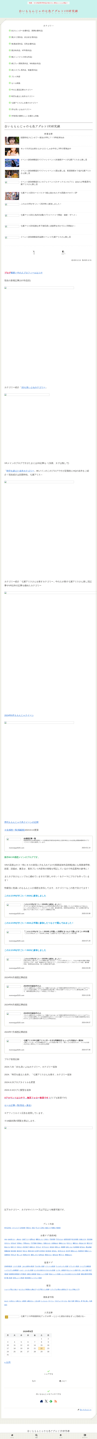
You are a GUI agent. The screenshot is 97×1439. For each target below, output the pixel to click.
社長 (90, 1301)
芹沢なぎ (13, 1255)
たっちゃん (44, 1301)
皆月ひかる (61, 1251)
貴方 (5, 1305)
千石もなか (59, 1239)
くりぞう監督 (17, 1266)
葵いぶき (20, 1255)
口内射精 (22, 1228)
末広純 (52, 1247)
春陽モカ (32, 1247)
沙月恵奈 (42, 1251)
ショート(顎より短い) (11, 1289)
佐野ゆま (32, 1239)
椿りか (25, 1251)
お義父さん (30, 1301)
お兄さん (12, 1301)
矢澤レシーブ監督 (18, 1278)
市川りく (69, 1243)
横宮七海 (31, 1251)
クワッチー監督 (74, 1266)
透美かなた (48, 1255)
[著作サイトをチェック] (41, 1401)
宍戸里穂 (34, 1243)
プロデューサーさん (61, 1301)
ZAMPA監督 (8, 1266)
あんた (6, 1301)
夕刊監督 (23, 1274)
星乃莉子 (26, 1247)
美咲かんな (74, 1251)
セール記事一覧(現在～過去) (17, 1105)
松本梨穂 (76, 1247)
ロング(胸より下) (74, 1289)
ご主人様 (37, 1301)
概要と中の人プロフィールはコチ (23, 273)
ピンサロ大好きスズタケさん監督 (44, 1270)
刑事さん (77, 1301)
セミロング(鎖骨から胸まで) (28, 1289)
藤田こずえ (34, 1255)
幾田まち (75, 1243)
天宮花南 (89, 1239)
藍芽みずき (26, 1255)
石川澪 (68, 1251)
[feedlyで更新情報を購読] (51, 1401)
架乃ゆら (82, 1247)
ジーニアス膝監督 (85, 1266)
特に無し (86, 1301)
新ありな (7, 1247)
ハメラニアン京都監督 (11, 1270)
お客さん (18, 1301)
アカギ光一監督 (39, 1266)
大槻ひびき (82, 1239)
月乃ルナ (38, 1247)
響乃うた (61, 1255)
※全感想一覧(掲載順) (14, 830)
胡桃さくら (88, 1251)
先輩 (72, 1301)
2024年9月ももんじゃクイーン (19, 715)
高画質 (58, 1228)
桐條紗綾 (7, 1251)
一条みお (18, 1239)
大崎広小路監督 (31, 1274)
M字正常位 (7, 1228)
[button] (63, 252)
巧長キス (28, 1228)
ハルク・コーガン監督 (26, 1270)
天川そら (7, 1243)
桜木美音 (13, 1251)
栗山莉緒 (89, 1247)
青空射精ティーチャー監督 (33, 1278)
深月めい (54, 1251)
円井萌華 (52, 1239)
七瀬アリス (25, 1239)
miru (5, 1239)
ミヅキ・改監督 (61, 1270)
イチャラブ (15, 1228)
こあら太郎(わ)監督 (28, 1266)
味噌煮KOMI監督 (14, 1274)
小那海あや (54, 1243)
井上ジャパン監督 (72, 1270)
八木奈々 (46, 1239)
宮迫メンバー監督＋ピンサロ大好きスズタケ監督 (64, 1274)
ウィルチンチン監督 (62, 1266)
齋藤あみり (68, 1255)
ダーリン (51, 1301)
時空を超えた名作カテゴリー (20, 471)
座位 (33, 1228)
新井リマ (13, 1247)
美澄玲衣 (81, 1251)
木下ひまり (45, 1247)
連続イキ (48, 1228)
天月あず (13, 1243)
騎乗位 (53, 1228)
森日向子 (20, 1251)
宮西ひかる (47, 1243)
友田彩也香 (67, 1239)
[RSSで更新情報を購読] (55, 1401)
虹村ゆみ (41, 1255)
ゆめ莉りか (11, 1239)
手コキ (37, 1228)
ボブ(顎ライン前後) (43, 1289)
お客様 (24, 1301)
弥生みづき (82, 1243)
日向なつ (20, 1247)
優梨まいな (39, 1239)
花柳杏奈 (7, 1255)
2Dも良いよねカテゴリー (33, 387)
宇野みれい (26, 1243)
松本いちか (69, 1247)
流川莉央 (48, 1251)
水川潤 (36, 1251)
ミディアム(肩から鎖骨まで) (59, 1289)
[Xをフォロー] (46, 1401)
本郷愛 (63, 1247)
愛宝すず (89, 1243)
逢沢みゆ (55, 1255)
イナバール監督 (50, 1266)
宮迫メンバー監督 (42, 1274)
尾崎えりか (62, 1243)
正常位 (42, 1228)
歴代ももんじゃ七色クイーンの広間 (21, 822)
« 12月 (7, 1362)
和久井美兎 (74, 1239)
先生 (69, 1301)
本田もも (57, 1247)
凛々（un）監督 (83, 1270)
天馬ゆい (20, 1243)
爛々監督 (9, 1278)
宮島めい (40, 1243)
